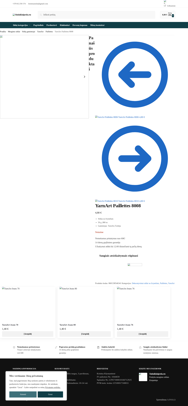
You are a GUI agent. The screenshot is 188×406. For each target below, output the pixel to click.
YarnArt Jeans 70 (10, 325)
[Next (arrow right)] (183, 185)
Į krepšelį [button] (28, 334)
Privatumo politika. (53, 387)
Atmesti (23, 394)
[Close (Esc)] (185, 31)
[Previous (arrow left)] (5, 185)
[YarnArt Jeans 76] (142, 304)
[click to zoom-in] (44, 76)
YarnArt (171, 283)
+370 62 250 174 (19, 4)
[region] (36, 385)
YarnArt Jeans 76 (125, 325)
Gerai (50, 394)
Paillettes (163, 283)
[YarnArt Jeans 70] (27, 304)
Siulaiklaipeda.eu (157, 374)
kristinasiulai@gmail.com (38, 4)
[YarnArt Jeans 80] (85, 304)
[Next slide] (84, 77)
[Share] (179, 31)
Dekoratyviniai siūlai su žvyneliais (145, 283)
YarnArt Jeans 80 (68, 325)
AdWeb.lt (171, 399)
